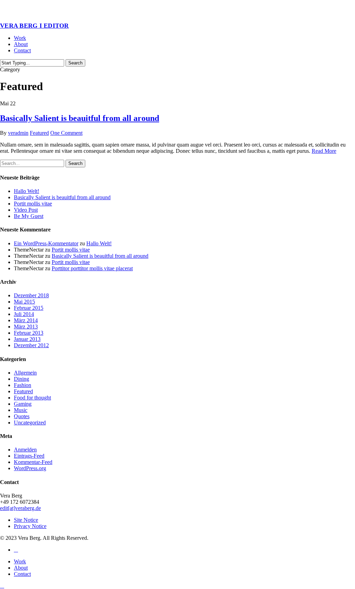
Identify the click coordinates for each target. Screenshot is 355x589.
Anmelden (25, 449)
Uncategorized (30, 422)
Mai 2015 (24, 302)
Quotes (21, 416)
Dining (21, 379)
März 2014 (26, 320)
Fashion (22, 385)
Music (20, 410)
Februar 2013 (28, 333)
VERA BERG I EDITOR (34, 25)
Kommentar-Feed (33, 462)
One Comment (66, 133)
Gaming (23, 404)
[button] (2, 586)
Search (75, 62)
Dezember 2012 (31, 345)
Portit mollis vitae (33, 203)
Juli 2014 (24, 314)
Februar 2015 (28, 308)
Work (20, 561)
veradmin (18, 133)
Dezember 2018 (31, 295)
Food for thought (32, 398)
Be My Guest (28, 216)
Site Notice (26, 520)
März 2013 (26, 326)
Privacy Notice (30, 526)
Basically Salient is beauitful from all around (79, 118)
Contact (22, 574)
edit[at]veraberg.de (20, 508)
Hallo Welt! (26, 191)
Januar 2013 (27, 339)
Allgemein (25, 373)
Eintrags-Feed (29, 456)
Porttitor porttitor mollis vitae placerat (92, 268)
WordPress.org (30, 468)
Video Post (26, 210)
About (21, 568)
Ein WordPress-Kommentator (46, 243)
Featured (39, 133)
